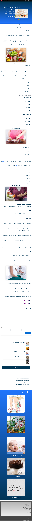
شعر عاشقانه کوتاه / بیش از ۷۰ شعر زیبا (16, 497)
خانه (27, 4)
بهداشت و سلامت (25, 4)
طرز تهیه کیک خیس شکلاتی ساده (16, 476)
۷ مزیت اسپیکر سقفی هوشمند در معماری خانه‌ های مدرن (22, 384)
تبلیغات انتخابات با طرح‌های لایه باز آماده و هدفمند (23, 378)
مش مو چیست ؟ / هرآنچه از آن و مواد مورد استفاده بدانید (18, 356)
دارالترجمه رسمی (19, 506)
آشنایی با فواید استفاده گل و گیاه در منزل (16, 434)
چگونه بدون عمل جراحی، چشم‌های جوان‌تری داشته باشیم (18, 342)
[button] (30, 0)
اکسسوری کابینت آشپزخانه (10, 506)
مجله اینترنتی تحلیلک (26, 0)
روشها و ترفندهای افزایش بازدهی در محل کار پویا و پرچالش (22, 380)
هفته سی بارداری (26, 300)
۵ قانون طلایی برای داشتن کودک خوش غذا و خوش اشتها (18, 351)
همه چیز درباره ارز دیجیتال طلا (25, 382)
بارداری (25, 70)
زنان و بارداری (23, 4)
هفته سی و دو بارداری (26, 303)
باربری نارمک (14, 506)
